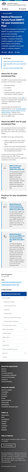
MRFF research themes (8, 329)
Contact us (4, 379)
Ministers (3, 371)
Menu (6, 9)
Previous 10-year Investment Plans (13, 68)
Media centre (5, 415)
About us (3, 369)
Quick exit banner (6, 400)
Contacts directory (6, 381)
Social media (5, 402)
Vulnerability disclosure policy (9, 406)
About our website (6, 390)
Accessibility (4, 392)
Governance (7, 309)
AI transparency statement (8, 375)
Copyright (4, 394)
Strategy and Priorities (9, 301)
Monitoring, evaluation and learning (12, 317)
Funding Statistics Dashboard (11, 321)
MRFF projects (6, 337)
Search (23, 9)
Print (11, 52)
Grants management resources (10, 349)
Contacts (5, 357)
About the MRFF (7, 13)
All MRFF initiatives (7, 333)
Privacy (3, 398)
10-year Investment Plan (10, 305)
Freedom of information (8, 377)
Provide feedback (8, 445)
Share (18, 52)
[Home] (14, 4)
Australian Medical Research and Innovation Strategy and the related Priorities (13, 110)
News (4, 341)
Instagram (4, 429)
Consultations (6, 345)
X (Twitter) (4, 425)
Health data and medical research (11, 282)
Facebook (4, 421)
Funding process (8, 313)
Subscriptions (5, 404)
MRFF (23, 98)
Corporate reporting (7, 373)
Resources (5, 353)
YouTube (3, 427)
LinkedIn (3, 423)
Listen (5, 52)
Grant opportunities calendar (10, 325)
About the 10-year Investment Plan (13, 61)
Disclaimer (4, 396)
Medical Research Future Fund (10, 285)
